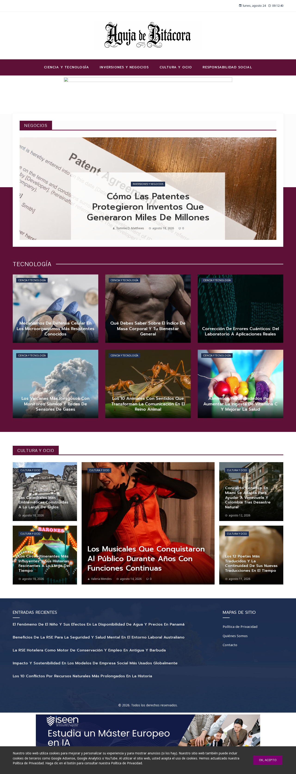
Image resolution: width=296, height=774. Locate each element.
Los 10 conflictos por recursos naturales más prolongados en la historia (82, 676)
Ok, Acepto (268, 760)
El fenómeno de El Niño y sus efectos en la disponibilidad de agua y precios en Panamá (99, 624)
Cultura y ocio (30, 470)
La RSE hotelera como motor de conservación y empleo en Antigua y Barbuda (89, 650)
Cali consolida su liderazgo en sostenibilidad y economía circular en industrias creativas (148, 207)
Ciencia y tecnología (32, 280)
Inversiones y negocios (148, 184)
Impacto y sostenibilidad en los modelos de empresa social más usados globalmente (95, 663)
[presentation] (27, 188)
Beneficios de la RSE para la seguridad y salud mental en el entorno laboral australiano (99, 637)
